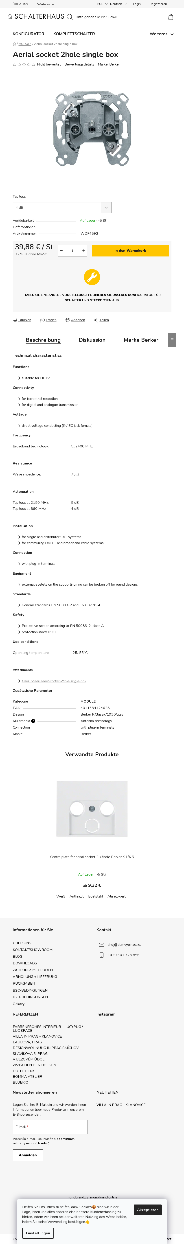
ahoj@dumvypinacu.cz (124, 944)
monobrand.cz (77, 1197)
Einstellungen (38, 1233)
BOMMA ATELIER (27, 1077)
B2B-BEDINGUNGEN (30, 997)
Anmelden (28, 1155)
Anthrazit (77, 896)
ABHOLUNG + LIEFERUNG (35, 976)
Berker (114, 64)
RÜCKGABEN (24, 983)
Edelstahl (95, 896)
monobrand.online (104, 1197)
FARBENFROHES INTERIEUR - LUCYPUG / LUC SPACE (48, 1029)
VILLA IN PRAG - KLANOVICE (37, 1037)
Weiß (60, 896)
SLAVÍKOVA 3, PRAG (30, 1054)
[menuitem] (28, 34)
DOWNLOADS (25, 963)
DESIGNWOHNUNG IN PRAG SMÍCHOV (46, 1048)
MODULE (88, 701)
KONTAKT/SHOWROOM (33, 949)
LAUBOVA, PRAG (27, 1042)
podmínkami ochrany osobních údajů (44, 1141)
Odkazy (18, 1003)
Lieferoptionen (24, 227)
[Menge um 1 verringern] (61, 250)
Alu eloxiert (116, 896)
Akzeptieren (147, 1209)
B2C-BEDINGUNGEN (30, 990)
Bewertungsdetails (79, 64)
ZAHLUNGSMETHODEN (33, 970)
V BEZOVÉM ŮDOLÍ (29, 1060)
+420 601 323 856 (124, 954)
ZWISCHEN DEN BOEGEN (34, 1065)
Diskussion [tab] (92, 340)
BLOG (17, 956)
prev (16, 842)
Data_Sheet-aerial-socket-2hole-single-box (54, 681)
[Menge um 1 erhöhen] (83, 250)
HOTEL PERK (24, 1071)
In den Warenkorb (130, 250)
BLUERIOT (21, 1083)
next (167, 842)
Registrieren (158, 4)
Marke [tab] (141, 340)
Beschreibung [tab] (43, 340)
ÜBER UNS (20, 4)
